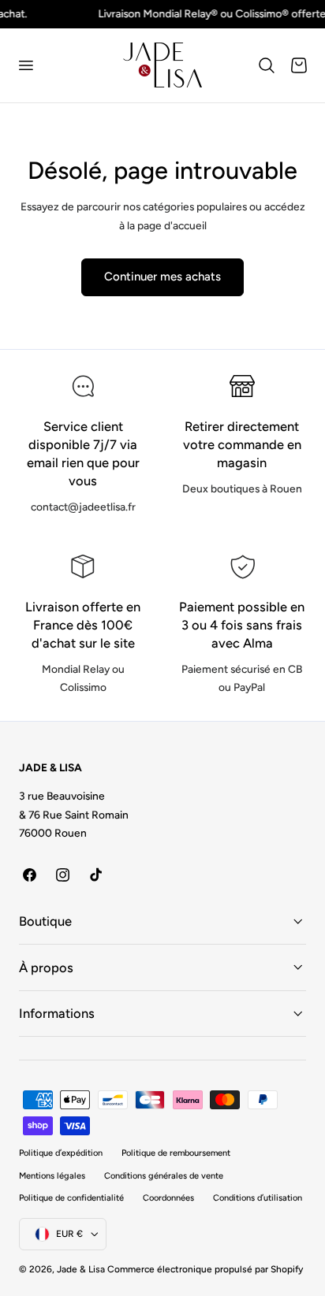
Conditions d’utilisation (257, 1198)
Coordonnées (168, 1198)
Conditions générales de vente (163, 1176)
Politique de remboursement (175, 1153)
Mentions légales (52, 1176)
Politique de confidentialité (71, 1198)
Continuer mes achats (162, 276)
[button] (25, 65)
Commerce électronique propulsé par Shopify (205, 1269)
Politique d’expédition (61, 1153)
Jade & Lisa (81, 1269)
